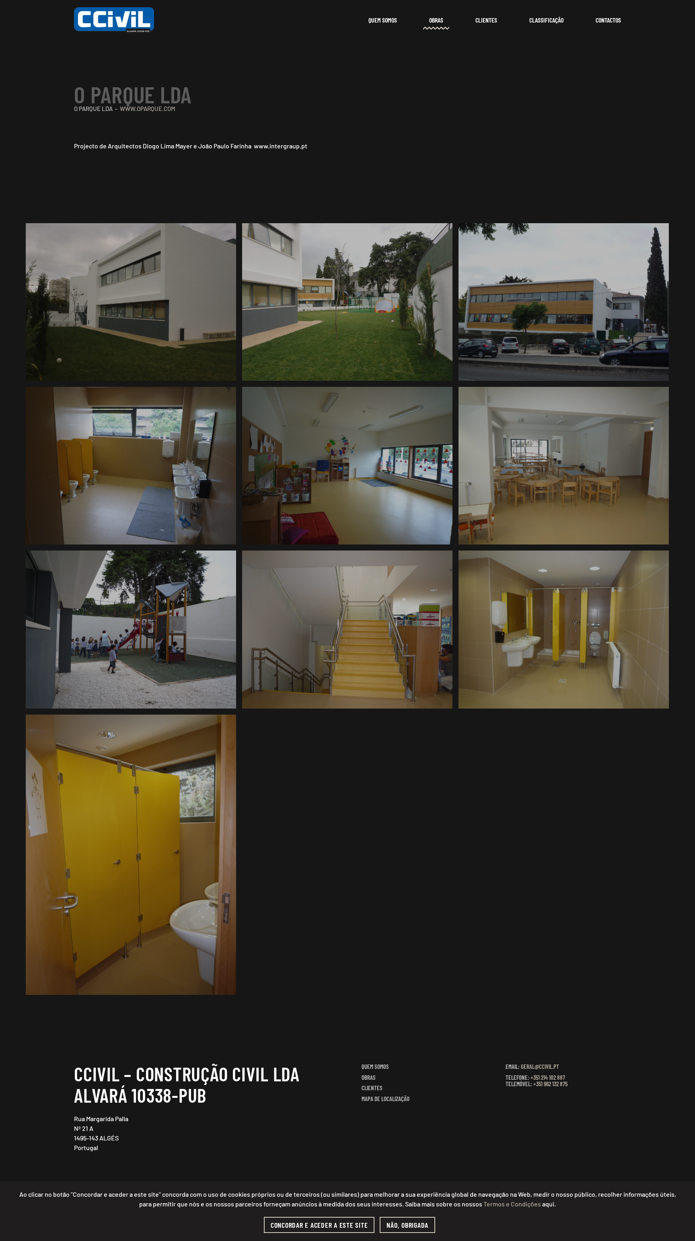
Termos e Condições (512, 1204)
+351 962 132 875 (550, 1083)
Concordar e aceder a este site (319, 1224)
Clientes (486, 20)
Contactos (608, 20)
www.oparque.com (147, 108)
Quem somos (382, 20)
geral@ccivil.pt (540, 1066)
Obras (436, 20)
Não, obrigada (407, 1224)
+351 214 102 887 (548, 1077)
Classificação (546, 20)
